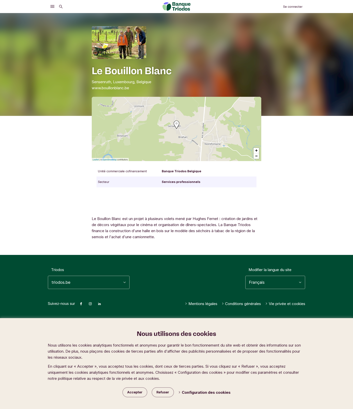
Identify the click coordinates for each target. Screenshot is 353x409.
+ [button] (256, 150)
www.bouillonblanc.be (110, 88)
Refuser (162, 392)
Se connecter (293, 6)
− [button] (256, 156)
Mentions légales (202, 303)
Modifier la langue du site (270, 269)
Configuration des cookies (206, 392)
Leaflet (96, 159)
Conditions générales (243, 303)
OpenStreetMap (109, 159)
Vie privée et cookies (287, 303)
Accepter (134, 392)
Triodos (57, 269)
